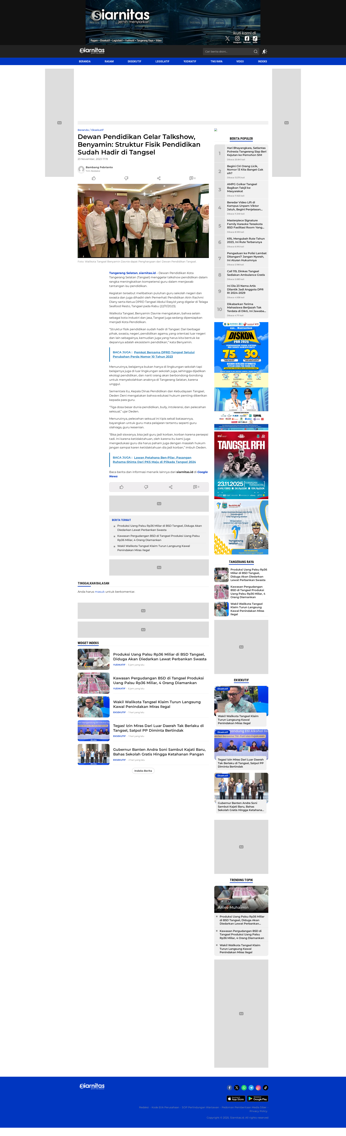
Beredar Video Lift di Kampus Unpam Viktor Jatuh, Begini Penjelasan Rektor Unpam (244, 208)
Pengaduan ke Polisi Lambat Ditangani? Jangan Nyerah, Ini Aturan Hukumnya (247, 256)
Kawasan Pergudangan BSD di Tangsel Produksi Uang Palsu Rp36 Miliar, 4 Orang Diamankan (158, 538)
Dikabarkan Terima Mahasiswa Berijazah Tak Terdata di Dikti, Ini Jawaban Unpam (246, 309)
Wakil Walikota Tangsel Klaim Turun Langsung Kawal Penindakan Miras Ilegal (153, 548)
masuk (100, 591)
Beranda (83, 130)
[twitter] (236, 1087)
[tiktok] (265, 1087)
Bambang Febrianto (99, 167)
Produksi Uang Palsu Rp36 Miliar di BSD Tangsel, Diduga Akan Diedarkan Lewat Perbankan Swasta (159, 528)
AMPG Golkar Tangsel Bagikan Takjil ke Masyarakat (242, 187)
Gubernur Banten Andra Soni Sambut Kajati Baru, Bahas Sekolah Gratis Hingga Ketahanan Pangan (159, 751)
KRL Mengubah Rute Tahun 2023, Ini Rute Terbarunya (246, 240)
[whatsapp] (244, 1087)
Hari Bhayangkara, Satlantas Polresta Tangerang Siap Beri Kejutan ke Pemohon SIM (246, 151)
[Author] (81, 169)
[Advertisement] (173, 92)
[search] (255, 51)
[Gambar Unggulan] (143, 221)
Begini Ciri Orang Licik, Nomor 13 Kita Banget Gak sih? (245, 169)
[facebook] (229, 1087)
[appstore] (236, 1100)
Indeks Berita (143, 770)
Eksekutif (97, 130)
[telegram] (251, 1087)
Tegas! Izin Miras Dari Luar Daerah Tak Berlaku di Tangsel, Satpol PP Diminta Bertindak (158, 728)
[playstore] (257, 1100)
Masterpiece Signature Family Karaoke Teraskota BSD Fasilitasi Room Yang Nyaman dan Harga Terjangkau (245, 227)
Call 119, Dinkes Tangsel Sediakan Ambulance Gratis (246, 273)
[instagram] (258, 1087)
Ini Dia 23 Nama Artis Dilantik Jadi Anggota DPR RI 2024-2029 (245, 289)
